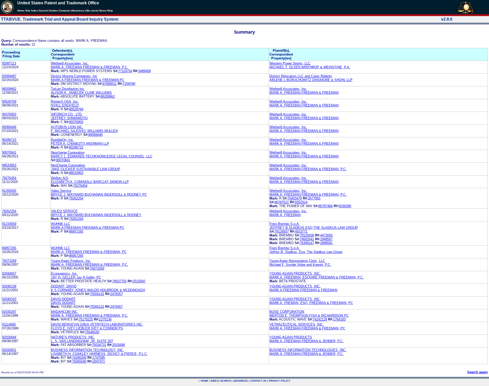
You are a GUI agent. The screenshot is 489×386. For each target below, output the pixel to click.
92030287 (9, 312)
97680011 (110, 84)
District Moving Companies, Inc (74, 76)
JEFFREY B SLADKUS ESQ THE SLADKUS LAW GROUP (313, 228)
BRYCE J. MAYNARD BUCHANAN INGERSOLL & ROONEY (96, 215)
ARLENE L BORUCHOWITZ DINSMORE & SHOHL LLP (310, 80)
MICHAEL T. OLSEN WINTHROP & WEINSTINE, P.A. (309, 67)
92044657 (9, 273)
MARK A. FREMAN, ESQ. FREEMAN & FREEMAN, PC (311, 303)
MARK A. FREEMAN (285, 215)
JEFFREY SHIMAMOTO (69, 118)
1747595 (98, 358)
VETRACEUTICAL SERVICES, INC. (296, 324)
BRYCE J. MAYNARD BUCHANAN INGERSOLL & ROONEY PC (99, 194)
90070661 (9, 152)
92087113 (9, 63)
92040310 (9, 299)
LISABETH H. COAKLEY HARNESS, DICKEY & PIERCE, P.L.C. (99, 354)
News (102, 10)
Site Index (31, 10)
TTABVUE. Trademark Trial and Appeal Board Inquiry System (59, 19)
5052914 (301, 202)
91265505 (9, 191)
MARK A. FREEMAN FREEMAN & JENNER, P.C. (306, 341)
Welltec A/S (59, 178)
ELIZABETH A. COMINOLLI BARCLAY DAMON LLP (90, 182)
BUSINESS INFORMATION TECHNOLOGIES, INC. (307, 350)
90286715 (9, 140)
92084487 (9, 76)
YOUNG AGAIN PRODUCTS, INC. (295, 286)
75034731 (99, 345)
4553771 (301, 231)
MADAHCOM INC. (64, 312)
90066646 (9, 127)
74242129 (320, 319)
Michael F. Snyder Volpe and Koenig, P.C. (300, 265)
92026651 (9, 350)
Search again (477, 372)
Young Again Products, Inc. (71, 261)
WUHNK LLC (60, 224)
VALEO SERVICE (64, 211)
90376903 (9, 114)
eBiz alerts (91, 10)
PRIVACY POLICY (279, 380)
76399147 (307, 243)
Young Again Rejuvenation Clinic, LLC (297, 261)
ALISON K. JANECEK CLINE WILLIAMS (81, 93)
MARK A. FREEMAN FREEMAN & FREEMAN (303, 93)
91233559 (9, 224)
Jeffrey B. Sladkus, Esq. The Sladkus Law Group (305, 252)
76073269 (9, 261)
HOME (204, 380)
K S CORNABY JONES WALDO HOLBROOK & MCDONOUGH (98, 290)
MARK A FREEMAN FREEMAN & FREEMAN (303, 290)
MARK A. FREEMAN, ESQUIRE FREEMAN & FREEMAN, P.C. (316, 277)
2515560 (139, 281)
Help (110, 10)
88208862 (9, 89)
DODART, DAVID (63, 286)
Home (20, 10)
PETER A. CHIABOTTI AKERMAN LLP (80, 143)
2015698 (118, 345)
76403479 (295, 198)
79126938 (307, 235)
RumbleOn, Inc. (62, 140)
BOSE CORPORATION (286, 312)
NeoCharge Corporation (68, 165)
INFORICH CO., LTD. (67, 114)
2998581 (326, 243)
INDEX (215, 380)
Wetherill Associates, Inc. (70, 63)
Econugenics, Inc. (64, 273)
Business (77, 10)
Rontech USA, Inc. (65, 101)
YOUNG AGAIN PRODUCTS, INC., (295, 273)
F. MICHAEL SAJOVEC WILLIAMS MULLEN (84, 131)
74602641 (307, 239)
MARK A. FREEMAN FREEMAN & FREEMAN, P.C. (89, 67)
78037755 (119, 281)
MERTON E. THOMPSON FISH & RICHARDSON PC (309, 315)
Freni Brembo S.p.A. (284, 224)
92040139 (9, 286)
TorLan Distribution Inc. (68, 89)
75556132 (97, 294)
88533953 (9, 165)
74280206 (79, 358)
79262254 (76, 198)
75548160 (92, 332)
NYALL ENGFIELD (65, 105)
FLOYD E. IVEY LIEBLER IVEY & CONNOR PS (87, 328)
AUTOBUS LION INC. (67, 127)
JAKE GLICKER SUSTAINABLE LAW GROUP (85, 169)
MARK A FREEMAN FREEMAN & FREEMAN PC (87, 80)
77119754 (125, 71)
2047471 (98, 361)
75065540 (79, 361)
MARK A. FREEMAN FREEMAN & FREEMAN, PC (89, 252)
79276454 (9, 178)
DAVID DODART (63, 299)
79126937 (282, 231)
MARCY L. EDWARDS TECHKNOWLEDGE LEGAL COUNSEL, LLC (101, 156)
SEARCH (225, 380)
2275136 (105, 319)
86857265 (76, 231)
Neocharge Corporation (68, 152)
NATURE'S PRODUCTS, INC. (73, 337)
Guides (53, 10)
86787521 (282, 202)
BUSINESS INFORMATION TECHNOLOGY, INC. (87, 350)
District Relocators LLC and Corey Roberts (300, 76)
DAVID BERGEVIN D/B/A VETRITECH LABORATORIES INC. (97, 324)
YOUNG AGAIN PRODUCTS (290, 337)
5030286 (345, 206)
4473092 (326, 235)
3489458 (144, 71)
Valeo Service (61, 191)
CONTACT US (258, 380)
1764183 (339, 319)
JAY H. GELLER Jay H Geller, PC (76, 277)
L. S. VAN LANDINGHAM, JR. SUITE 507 (82, 341)
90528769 (9, 101)
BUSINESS (240, 380)
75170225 (86, 319)
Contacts (64, 10)
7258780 (129, 84)
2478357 (116, 294)
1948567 (326, 239)
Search (43, 10)
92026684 (9, 337)
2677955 (314, 198)
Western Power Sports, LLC (289, 63)
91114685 (9, 324)
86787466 (325, 206)
